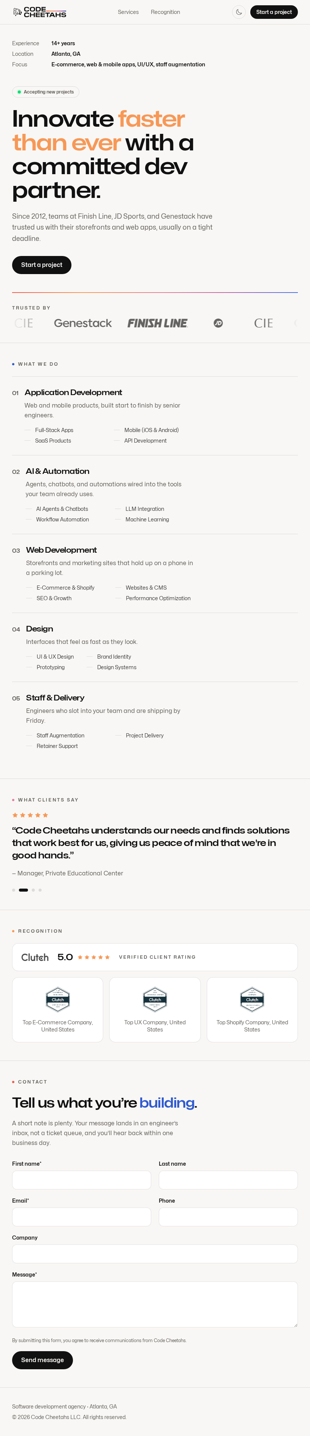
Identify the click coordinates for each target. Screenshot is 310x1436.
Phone (167, 1200)
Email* (20, 1200)
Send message (42, 1360)
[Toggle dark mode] (239, 12)
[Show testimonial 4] (40, 890)
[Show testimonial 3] (33, 890)
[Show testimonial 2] (23, 890)
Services (128, 12)
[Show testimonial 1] (13, 890)
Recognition (165, 12)
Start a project (274, 12)
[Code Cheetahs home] (39, 12)
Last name (172, 1163)
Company (24, 1237)
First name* (27, 1163)
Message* (24, 1274)
